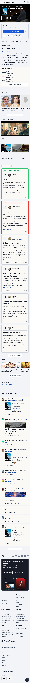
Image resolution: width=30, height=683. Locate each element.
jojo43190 (8, 419)
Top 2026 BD (5, 628)
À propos (4, 645)
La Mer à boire (19, 6)
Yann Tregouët (25, 108)
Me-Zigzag (8, 449)
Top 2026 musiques (21, 628)
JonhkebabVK (9, 399)
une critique (21, 399)
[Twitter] (13, 556)
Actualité (3, 606)
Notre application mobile (8, 647)
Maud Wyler (14, 108)
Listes (3, 360)
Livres (18, 609)
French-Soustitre (10, 517)
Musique (19, 625)
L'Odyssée (4, 603)
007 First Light (5, 614)
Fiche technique (5, 51)
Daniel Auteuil (5, 108)
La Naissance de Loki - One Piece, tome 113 (7, 633)
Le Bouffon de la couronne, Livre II (21, 617)
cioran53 (14, 327)
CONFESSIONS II (20, 631)
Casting (4, 92)
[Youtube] (28, 556)
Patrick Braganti (16, 206)
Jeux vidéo (5, 609)
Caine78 (14, 296)
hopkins (14, 174)
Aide (2, 652)
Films (9, 6)
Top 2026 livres (20, 612)
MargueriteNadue (16, 268)
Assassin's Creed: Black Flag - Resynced (7, 617)
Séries (18, 595)
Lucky (17, 602)
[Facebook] (16, 556)
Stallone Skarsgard (10, 470)
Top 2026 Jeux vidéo (7, 612)
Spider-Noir (19, 600)
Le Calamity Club (20, 614)
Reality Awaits (19, 633)
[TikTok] (22, 556)
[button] (28, 2)
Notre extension (5, 650)
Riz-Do (7, 508)
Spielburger (15, 237)
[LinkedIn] (25, 556)
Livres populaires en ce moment (22, 621)
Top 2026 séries (20, 597)
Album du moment (21, 636)
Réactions (5, 382)
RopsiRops (8, 488)
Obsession (4, 600)
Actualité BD (4, 636)
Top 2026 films (5, 598)
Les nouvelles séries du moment (22, 605)
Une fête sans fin (6, 630)
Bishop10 (7, 440)
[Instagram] (19, 556)
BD (2, 625)
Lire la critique (7, 194)
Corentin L (8, 479)
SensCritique (4, 6)
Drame (13, 6)
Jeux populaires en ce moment (7, 621)
